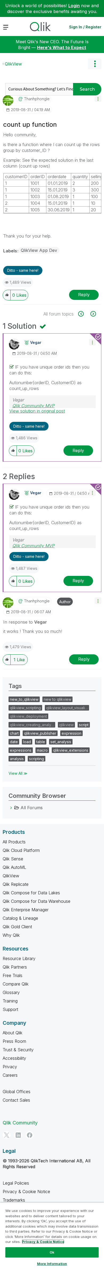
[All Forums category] (11, 807)
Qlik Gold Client (17, 926)
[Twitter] (7, 1135)
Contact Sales (16, 1100)
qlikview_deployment (28, 716)
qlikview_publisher (40, 733)
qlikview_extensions (70, 750)
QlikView (13, 64)
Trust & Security (18, 1049)
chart (14, 733)
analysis (17, 758)
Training (10, 1001)
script (84, 724)
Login (74, 5)
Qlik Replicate (16, 884)
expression (71, 733)
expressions (20, 750)
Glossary (11, 992)
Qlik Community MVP (33, 405)
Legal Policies (16, 1183)
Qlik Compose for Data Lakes (31, 892)
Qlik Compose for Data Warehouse (36, 901)
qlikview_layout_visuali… (67, 708)
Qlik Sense (13, 858)
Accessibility (14, 1058)
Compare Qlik (16, 984)
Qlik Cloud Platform (21, 850)
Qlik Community (20, 1123)
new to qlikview (57, 699)
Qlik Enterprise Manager (26, 909)
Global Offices (16, 1091)
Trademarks (14, 1200)
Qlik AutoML (14, 867)
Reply (84, 294)
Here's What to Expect (61, 47)
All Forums (32, 807)
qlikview (66, 724)
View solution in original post (37, 411)
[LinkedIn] (18, 1135)
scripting (36, 758)
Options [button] (94, 64)
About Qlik (12, 1032)
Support (10, 1009)
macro (42, 750)
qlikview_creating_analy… (32, 724)
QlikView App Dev (39, 250)
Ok (52, 1252)
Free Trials (12, 975)
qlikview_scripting (25, 708)
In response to (25, 622)
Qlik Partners (15, 967)
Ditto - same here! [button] (22, 270)
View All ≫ (18, 773)
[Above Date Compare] (84, 314)
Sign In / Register (85, 27)
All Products (14, 841)
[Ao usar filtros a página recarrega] (92, 314)
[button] (98, 98)
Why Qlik (11, 935)
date (14, 741)
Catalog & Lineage (20, 918)
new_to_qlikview (24, 699)
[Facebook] (30, 1135)
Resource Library (19, 958)
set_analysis (60, 741)
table (40, 741)
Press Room (14, 1041)
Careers (10, 1075)
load (27, 741)
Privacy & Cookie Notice (26, 1191)
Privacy (10, 1066)
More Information (52, 1264)
